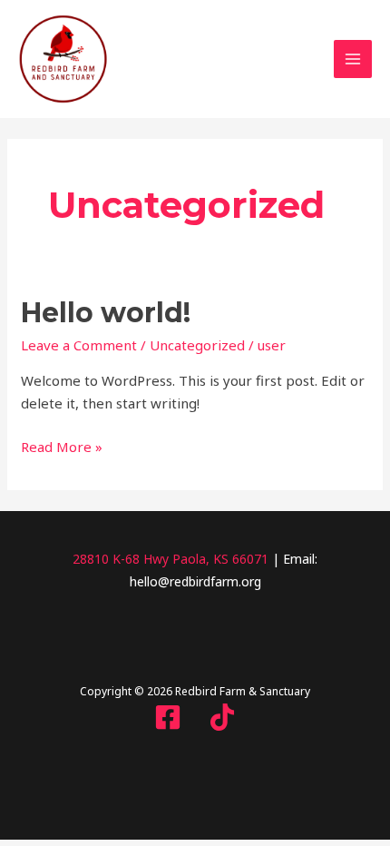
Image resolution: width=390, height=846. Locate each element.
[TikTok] (222, 717)
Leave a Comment (79, 345)
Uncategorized (197, 345)
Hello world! (105, 313)
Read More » (61, 446)
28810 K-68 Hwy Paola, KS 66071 (170, 558)
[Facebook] (167, 717)
